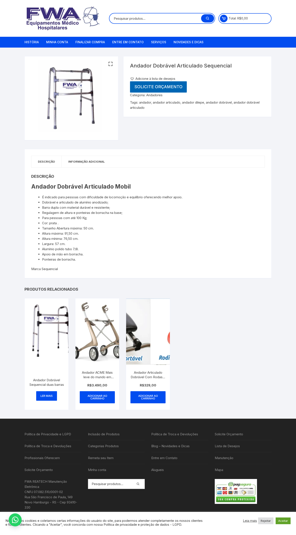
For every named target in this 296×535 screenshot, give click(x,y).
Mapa (219, 470)
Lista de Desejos (227, 446)
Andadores (154, 95)
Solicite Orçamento (158, 86)
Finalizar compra (90, 42)
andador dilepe (193, 102)
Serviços (158, 42)
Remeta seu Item (101, 458)
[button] (110, 64)
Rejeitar (266, 520)
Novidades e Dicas (188, 42)
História (31, 42)
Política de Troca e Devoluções (47, 446)
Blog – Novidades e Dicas (170, 446)
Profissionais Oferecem (42, 458)
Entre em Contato (128, 42)
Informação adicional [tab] (86, 161)
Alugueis (157, 470)
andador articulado (166, 102)
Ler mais (47, 395)
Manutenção (224, 458)
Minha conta (57, 42)
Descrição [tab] (46, 161)
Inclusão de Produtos (104, 434)
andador (145, 102)
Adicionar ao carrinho (97, 397)
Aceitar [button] (283, 520)
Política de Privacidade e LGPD (47, 434)
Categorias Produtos (103, 446)
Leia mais (250, 521)
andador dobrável (219, 102)
